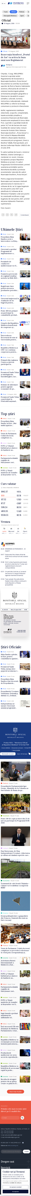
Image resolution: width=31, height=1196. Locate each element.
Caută (26, 1151)
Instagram (7, 214)
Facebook (3, 214)
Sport (22, 16)
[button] (26, 427)
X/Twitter (11, 214)
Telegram (16, 214)
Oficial (6, 20)
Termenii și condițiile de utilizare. (12, 1183)
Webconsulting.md (13, 1145)
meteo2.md (16, 525)
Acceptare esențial (15, 1187)
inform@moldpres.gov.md (12, 1137)
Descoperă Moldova (10, 16)
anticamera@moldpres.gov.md (13, 1135)
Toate (6, 12)
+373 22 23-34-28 (8, 1131)
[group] (15, 422)
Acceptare (15, 1191)
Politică (21, 12)
